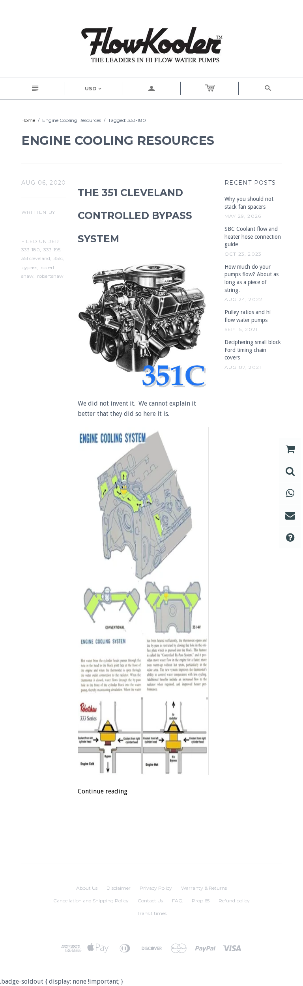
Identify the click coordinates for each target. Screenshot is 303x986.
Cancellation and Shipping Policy (91, 901)
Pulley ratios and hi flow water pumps (247, 316)
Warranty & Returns (204, 888)
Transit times (151, 913)
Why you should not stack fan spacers (248, 203)
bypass (29, 267)
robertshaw (50, 276)
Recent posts (250, 182)
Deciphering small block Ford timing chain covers (252, 350)
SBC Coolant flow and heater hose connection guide (252, 236)
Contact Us (150, 901)
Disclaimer (119, 888)
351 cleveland (35, 258)
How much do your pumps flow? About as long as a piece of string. (251, 278)
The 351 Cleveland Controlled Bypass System (135, 216)
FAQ (177, 901)
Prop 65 (200, 901)
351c (58, 258)
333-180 (30, 250)
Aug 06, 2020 (43, 182)
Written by (38, 212)
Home (28, 120)
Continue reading (102, 791)
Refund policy (234, 901)
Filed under (40, 241)
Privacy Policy (156, 888)
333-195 (51, 250)
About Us (86, 888)
